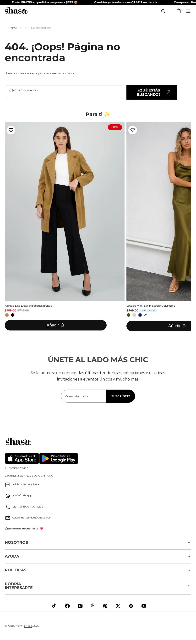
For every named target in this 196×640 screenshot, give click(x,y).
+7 (145, 315)
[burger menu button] (188, 11)
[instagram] (80, 606)
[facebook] (67, 606)
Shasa (28, 625)
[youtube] (144, 606)
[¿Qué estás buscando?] (163, 11)
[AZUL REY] (140, 315)
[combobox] (65, 91)
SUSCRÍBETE (120, 396)
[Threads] (93, 605)
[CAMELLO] (7, 315)
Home (12, 28)
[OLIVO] (128, 315)
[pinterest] (105, 606)
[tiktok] (54, 606)
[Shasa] (16, 11)
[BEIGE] (134, 315)
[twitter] (118, 606)
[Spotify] (131, 606)
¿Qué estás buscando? (149, 92)
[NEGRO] (13, 315)
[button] (179, 11)
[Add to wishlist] (11, 130)
